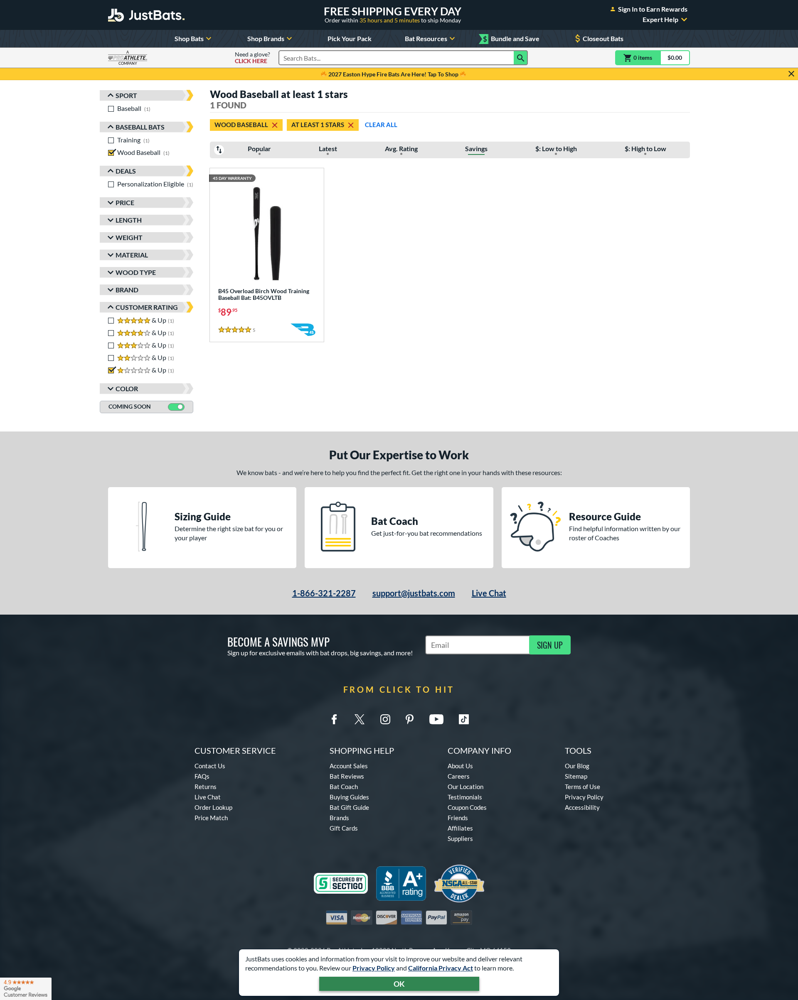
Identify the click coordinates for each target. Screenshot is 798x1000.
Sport (126, 95)
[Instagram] (385, 719)
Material (132, 255)
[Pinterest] (409, 719)
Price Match (211, 817)
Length (129, 220)
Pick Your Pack (350, 38)
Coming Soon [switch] (129, 406)
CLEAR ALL (381, 124)
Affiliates (460, 828)
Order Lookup (213, 807)
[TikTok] (464, 719)
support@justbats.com (413, 593)
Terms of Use (582, 786)
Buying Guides (349, 797)
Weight (129, 237)
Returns (206, 786)
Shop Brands (265, 38)
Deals (126, 171)
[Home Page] (146, 15)
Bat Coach (344, 786)
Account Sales (349, 766)
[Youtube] (436, 719)
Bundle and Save (511, 38)
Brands (339, 817)
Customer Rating (147, 307)
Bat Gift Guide (349, 807)
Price (125, 202)
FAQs (202, 776)
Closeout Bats (603, 38)
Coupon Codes (467, 807)
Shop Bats (189, 38)
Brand (127, 290)
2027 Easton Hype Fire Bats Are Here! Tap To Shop (393, 74)
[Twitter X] (360, 719)
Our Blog (577, 766)
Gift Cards (344, 828)
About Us (460, 766)
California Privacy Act (440, 968)
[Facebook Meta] (334, 719)
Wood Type (136, 272)
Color (127, 388)
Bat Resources (426, 38)
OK (399, 983)
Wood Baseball (241, 124)
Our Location (465, 786)
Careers (459, 776)
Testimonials (465, 797)
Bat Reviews (347, 776)
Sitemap (576, 776)
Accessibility (582, 807)
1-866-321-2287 (324, 593)
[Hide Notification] (791, 74)
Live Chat (489, 593)
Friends (458, 817)
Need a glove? (252, 57)
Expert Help (660, 19)
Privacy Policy (373, 968)
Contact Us (210, 766)
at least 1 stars (317, 124)
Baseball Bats (140, 127)
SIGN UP (550, 645)
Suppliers (460, 838)
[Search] (521, 57)
